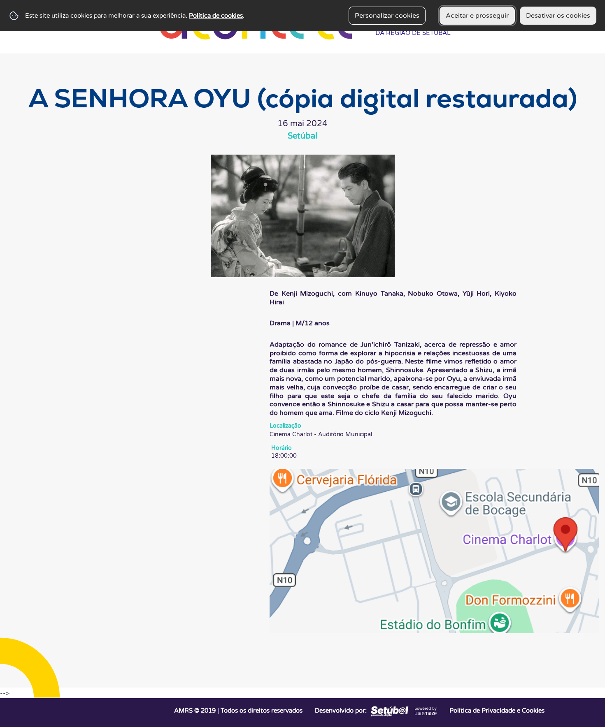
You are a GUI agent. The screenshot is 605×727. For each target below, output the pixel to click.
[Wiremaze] (425, 710)
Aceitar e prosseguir (477, 16)
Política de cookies (216, 15)
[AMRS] (389, 710)
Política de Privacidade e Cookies (496, 710)
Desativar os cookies (558, 16)
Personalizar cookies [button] (387, 16)
